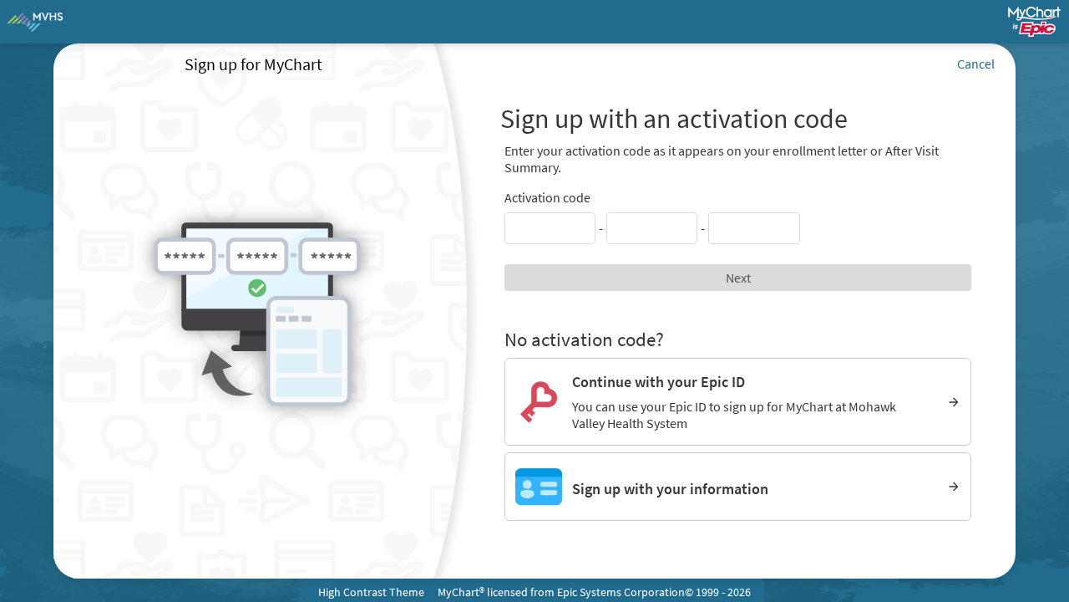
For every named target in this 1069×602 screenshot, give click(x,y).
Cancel (976, 63)
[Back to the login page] (58, 22)
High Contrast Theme (371, 591)
